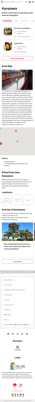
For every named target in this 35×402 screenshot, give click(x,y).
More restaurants (17, 58)
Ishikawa (29, 272)
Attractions (24, 21)
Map (16, 21)
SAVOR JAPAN (5, 272)
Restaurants (7, 21)
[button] (16, 131)
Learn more (17, 261)
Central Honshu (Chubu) (18, 272)
